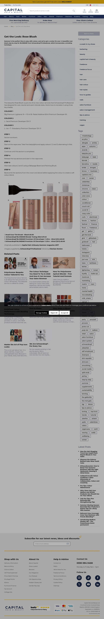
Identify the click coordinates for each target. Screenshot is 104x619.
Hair (5, 16)
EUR (94, 5)
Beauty (11, 16)
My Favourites (17, 5)
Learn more (46, 305)
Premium (59, 16)
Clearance (68, 16)
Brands (51, 16)
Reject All (54, 313)
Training (85, 16)
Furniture (32, 16)
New (45, 16)
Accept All (64, 313)
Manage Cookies (41, 313)
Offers (39, 16)
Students (77, 16)
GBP (87, 5)
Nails (18, 16)
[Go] (74, 10)
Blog (91, 16)
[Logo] (13, 10)
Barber (24, 16)
